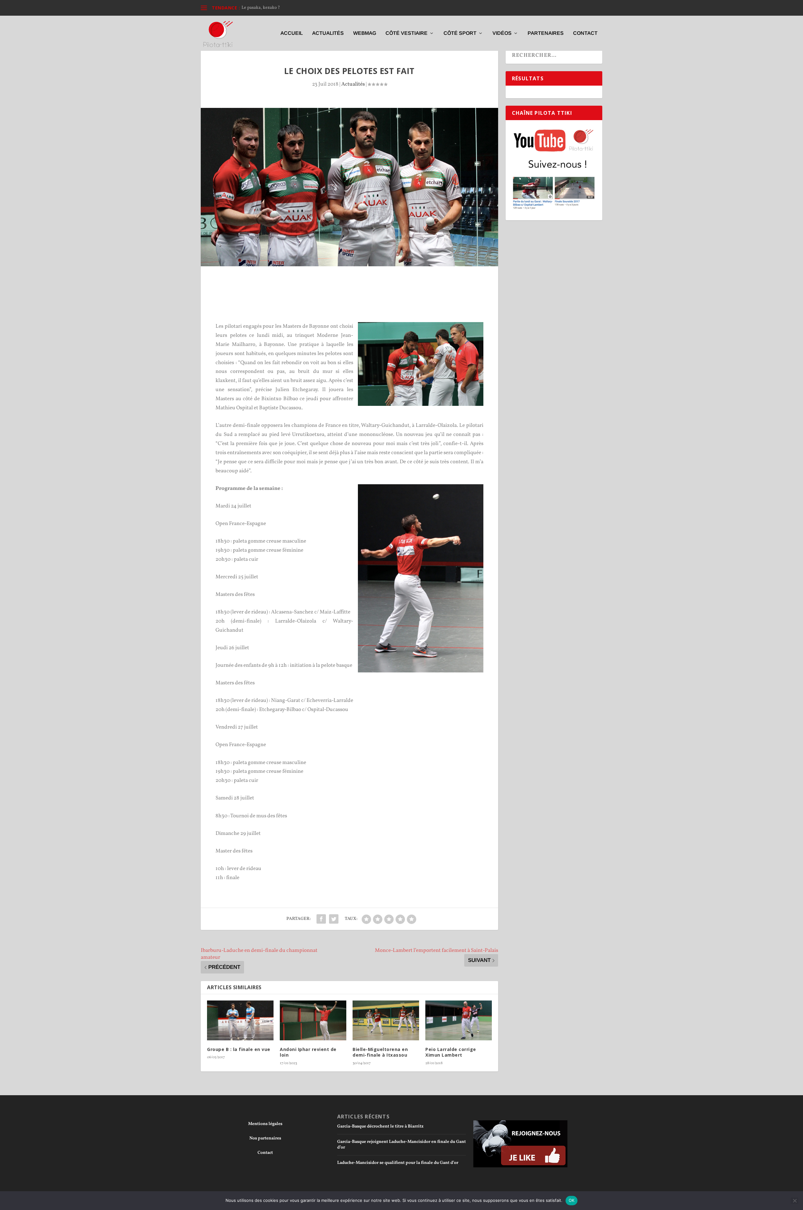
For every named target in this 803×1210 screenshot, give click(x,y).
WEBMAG (364, 33)
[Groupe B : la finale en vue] (240, 1020)
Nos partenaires (265, 1138)
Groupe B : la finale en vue (238, 1049)
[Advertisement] (349, 283)
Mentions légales (265, 1124)
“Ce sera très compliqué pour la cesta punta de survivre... (296, 8)
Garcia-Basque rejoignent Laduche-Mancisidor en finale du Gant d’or (401, 1144)
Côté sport (460, 33)
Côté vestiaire (407, 33)
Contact (585, 33)
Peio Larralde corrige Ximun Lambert (450, 1052)
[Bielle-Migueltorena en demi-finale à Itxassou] (386, 1020)
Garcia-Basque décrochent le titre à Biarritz (380, 1126)
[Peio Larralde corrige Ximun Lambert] (458, 1020)
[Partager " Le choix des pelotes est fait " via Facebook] (321, 919)
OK (572, 1200)
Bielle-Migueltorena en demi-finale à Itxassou (380, 1052)
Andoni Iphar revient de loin (308, 1052)
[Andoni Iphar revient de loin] (313, 1020)
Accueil (291, 33)
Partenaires (546, 33)
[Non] (794, 1200)
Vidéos (502, 33)
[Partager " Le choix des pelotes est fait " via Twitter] (333, 919)
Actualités (328, 33)
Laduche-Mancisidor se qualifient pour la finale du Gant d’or (397, 1163)
